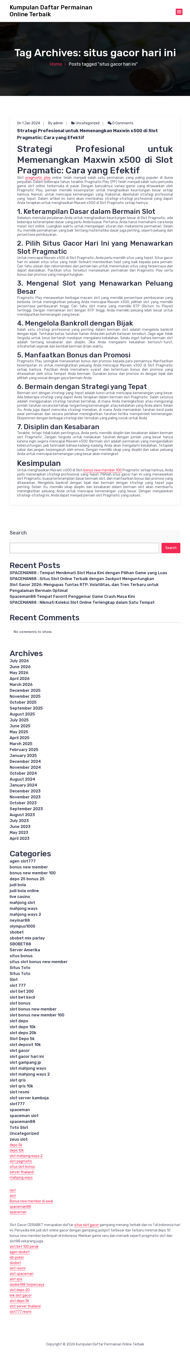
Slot (14, 979)
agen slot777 (23, 861)
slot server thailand (25, 1306)
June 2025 (20, 726)
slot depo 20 (20, 1290)
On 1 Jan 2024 (28, 123)
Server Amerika (25, 950)
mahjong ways (24, 908)
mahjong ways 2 (25, 914)
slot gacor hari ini (27, 1056)
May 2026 (19, 672)
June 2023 (20, 826)
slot (13, 1190)
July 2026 (19, 661)
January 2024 (23, 785)
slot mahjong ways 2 (30, 1074)
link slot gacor (21, 1295)
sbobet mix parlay (27, 938)
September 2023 (26, 809)
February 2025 (24, 749)
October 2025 (23, 702)
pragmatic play (38, 178)
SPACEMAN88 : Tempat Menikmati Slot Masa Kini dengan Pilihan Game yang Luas (88, 572)
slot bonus (20, 1003)
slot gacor (20, 1050)
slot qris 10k (21, 1086)
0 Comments (122, 123)
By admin (55, 123)
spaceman (20, 1109)
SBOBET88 (20, 944)
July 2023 (19, 820)
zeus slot (19, 1139)
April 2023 (19, 838)
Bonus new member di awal (31, 1201)
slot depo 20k (23, 1032)
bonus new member (29, 867)
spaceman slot (24, 1115)
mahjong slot (22, 902)
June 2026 (20, 666)
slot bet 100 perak (24, 1247)
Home (56, 64)
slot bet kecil (22, 997)
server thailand (22, 1172)
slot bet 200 (22, 991)
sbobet (17, 932)
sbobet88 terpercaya (27, 1285)
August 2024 (22, 779)
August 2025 (22, 714)
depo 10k (17, 1150)
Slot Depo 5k (22, 1038)
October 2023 (23, 803)
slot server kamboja (29, 1098)
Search (18, 533)
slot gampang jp (25, 1062)
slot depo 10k (23, 1027)
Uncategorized (87, 123)
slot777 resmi (20, 1312)
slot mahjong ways (28, 1068)
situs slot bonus (22, 1167)
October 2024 (23, 773)
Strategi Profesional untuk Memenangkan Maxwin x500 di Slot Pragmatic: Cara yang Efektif (87, 134)
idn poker (17, 1257)
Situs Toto (20, 967)
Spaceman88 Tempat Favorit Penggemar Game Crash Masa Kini (72, 596)
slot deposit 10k (25, 1044)
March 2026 (21, 684)
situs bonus (21, 956)
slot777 (17, 1103)
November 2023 (25, 797)
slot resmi (19, 1092)
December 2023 (25, 791)
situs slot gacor (86, 1225)
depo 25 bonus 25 (27, 879)
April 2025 (19, 737)
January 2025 (23, 755)
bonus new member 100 (102, 470)
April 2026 (20, 678)
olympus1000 (22, 926)
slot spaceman (21, 1274)
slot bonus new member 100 (37, 1015)
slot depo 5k (19, 1301)
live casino (20, 896)
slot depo (19, 1021)
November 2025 (25, 696)
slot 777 (18, 985)
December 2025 (25, 690)
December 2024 (25, 761)
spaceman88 (22, 1121)
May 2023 (19, 832)
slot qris (18, 1080)
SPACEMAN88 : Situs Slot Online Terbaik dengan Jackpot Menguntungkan (82, 578)
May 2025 (19, 732)
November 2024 (25, 767)
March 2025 (21, 743)
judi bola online (24, 890)
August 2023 (22, 814)
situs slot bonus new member (39, 961)
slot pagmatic (21, 1161)
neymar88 (20, 920)
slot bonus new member (33, 1009)
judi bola (18, 884)
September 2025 (26, 708)
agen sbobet (20, 1252)
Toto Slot (19, 1127)
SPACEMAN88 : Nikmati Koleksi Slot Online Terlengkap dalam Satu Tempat (82, 602)
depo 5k (16, 1145)
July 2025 (19, 720)
